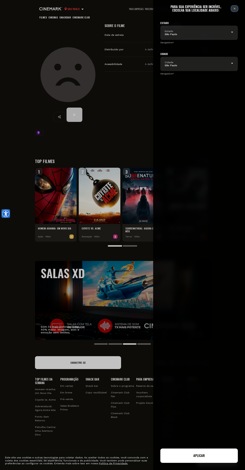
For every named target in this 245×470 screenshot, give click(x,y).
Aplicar (199, 455)
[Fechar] (234, 8)
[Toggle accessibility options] (5, 213)
